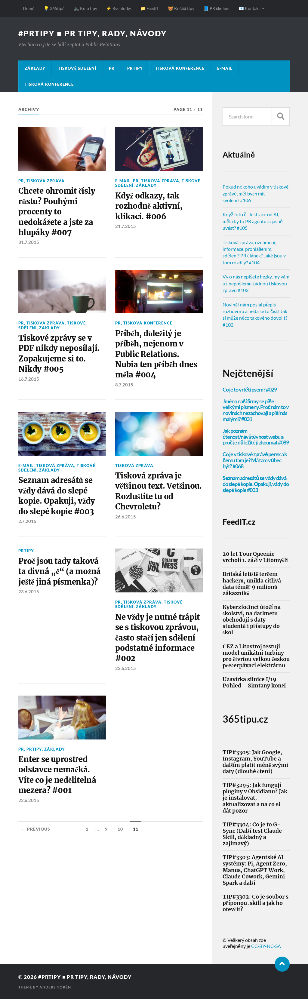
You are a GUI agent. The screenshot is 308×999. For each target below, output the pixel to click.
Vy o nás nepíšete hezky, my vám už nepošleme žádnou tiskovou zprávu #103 (256, 283)
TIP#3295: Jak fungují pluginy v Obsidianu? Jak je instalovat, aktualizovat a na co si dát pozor (255, 798)
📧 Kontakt (249, 8)
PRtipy (135, 68)
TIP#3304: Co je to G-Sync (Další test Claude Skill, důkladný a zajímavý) (252, 834)
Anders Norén (55, 987)
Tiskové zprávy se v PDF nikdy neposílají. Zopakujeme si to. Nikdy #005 (59, 353)
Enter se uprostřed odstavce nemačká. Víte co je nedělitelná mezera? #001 (57, 775)
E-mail (225, 68)
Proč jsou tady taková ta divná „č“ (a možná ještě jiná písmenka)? (59, 571)
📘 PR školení (216, 8)
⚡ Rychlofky (118, 8)
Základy (35, 68)
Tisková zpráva (45, 180)
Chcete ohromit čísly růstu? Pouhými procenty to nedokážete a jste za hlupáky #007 (56, 211)
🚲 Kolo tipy (85, 8)
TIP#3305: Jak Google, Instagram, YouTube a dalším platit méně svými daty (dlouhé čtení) (255, 762)
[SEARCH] (281, 116)
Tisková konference (180, 68)
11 (135, 829)
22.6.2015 (28, 800)
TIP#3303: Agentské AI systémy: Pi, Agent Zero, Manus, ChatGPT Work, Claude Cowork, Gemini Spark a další (255, 870)
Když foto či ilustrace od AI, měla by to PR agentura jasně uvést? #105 (253, 221)
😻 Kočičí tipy (181, 8)
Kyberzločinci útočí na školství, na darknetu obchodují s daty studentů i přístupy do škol (252, 620)
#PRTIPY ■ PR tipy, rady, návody (92, 33)
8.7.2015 (124, 384)
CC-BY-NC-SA (266, 946)
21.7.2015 (125, 226)
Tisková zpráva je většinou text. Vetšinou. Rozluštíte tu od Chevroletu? (158, 491)
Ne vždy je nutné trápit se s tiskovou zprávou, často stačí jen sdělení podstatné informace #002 (157, 637)
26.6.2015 (125, 516)
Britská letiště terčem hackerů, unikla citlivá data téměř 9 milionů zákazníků (252, 583)
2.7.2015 (27, 521)
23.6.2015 (28, 591)
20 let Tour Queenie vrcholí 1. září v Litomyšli (255, 557)
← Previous (35, 829)
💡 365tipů (54, 8)
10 (120, 829)
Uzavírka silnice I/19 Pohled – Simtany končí (254, 682)
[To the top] (282, 964)
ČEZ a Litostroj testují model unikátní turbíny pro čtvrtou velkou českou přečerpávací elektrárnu (256, 656)
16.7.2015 (28, 379)
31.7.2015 (28, 242)
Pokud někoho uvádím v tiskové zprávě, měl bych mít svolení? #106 (255, 193)
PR (112, 68)
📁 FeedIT (149, 8)
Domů (29, 8)
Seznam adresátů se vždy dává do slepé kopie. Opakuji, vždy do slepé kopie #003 (56, 495)
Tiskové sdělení (77, 68)
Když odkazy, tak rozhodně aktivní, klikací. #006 (149, 206)
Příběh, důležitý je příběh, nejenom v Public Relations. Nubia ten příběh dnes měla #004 (156, 354)
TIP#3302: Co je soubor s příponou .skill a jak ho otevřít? (255, 903)
